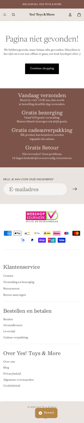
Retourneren (11, 288)
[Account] (70, 14)
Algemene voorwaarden (18, 379)
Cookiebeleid (11, 386)
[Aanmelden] (75, 189)
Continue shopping (42, 68)
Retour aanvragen (14, 295)
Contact (8, 275)
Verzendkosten (12, 325)
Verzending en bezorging (18, 282)
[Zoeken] (13, 14)
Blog (6, 367)
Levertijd (9, 331)
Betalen (8, 319)
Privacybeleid (12, 374)
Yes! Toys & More (46, 407)
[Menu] (4, 14)
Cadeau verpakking (15, 337)
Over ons (9, 362)
